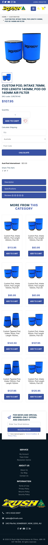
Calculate (24, 153)
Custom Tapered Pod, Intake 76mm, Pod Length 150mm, (12, 333)
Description (9, 182)
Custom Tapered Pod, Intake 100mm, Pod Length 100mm (12, 381)
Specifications (10, 189)
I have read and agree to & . (23, 435)
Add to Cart (12, 121)
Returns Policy (24, 492)
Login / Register (39, 2)
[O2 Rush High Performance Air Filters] (14, 8)
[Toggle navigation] (33, 9)
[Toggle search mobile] (38, 8)
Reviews (8, 195)
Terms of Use (24, 486)
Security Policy (24, 494)
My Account (24, 454)
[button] (25, 121)
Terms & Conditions (31, 434)
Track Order (24, 457)
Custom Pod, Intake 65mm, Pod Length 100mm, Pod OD (36, 238)
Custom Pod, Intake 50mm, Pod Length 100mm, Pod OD (36, 285)
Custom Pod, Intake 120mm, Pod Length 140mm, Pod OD (36, 381)
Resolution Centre (24, 460)
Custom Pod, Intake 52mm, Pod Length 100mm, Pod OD (12, 285)
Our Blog (24, 473)
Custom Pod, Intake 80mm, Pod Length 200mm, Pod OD (12, 238)
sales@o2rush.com (14, 518)
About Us (24, 470)
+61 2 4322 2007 (13, 513)
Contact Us (24, 476)
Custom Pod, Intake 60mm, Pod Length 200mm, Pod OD (36, 333)
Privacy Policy (12, 436)
